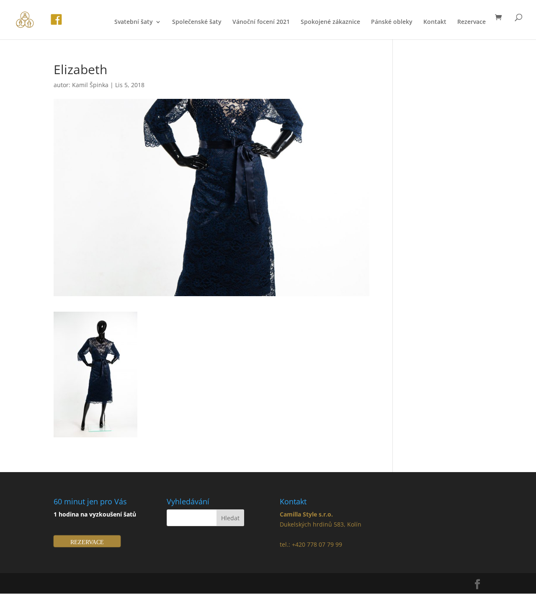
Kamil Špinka (90, 85)
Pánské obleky (391, 22)
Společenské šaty (197, 22)
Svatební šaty (133, 22)
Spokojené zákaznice (330, 22)
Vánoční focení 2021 (261, 22)
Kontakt (434, 22)
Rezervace (471, 22)
